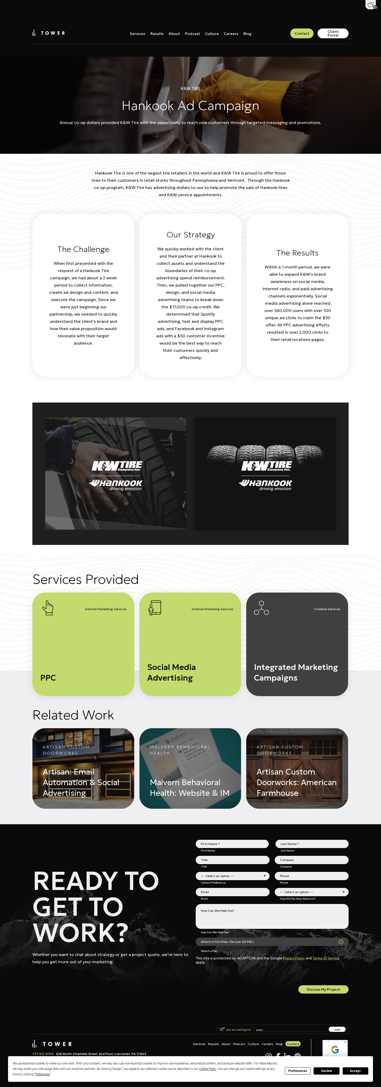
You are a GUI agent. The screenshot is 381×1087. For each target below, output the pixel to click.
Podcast (192, 33)
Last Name (287, 850)
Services (137, 33)
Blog (247, 33)
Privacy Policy (294, 958)
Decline (326, 1071)
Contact (302, 33)
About (174, 33)
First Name (208, 850)
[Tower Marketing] (48, 34)
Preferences (297, 1071)
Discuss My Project (323, 989)
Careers (231, 33)
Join (337, 1029)
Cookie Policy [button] (207, 1069)
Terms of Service (326, 958)
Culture (212, 33)
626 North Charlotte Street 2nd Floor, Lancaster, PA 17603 (101, 1054)
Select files (341, 941)
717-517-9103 (42, 1054)
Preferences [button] (42, 1074)
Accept (355, 1071)
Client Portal (333, 33)
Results (157, 33)
